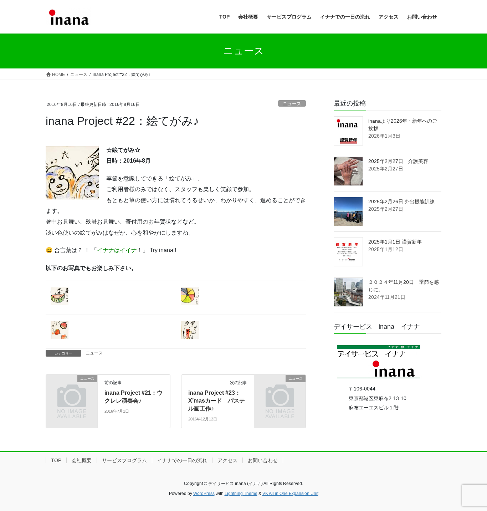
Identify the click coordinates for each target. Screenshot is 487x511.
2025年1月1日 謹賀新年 (395, 242)
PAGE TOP (469, 489)
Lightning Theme (241, 493)
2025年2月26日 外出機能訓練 (401, 201)
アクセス (227, 460)
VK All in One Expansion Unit (290, 493)
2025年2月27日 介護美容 (398, 161)
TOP (56, 460)
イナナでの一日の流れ (182, 460)
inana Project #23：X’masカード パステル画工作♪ (216, 401)
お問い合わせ (263, 460)
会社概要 (82, 460)
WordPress (204, 493)
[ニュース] (71, 390)
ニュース (292, 103)
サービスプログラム (124, 460)
